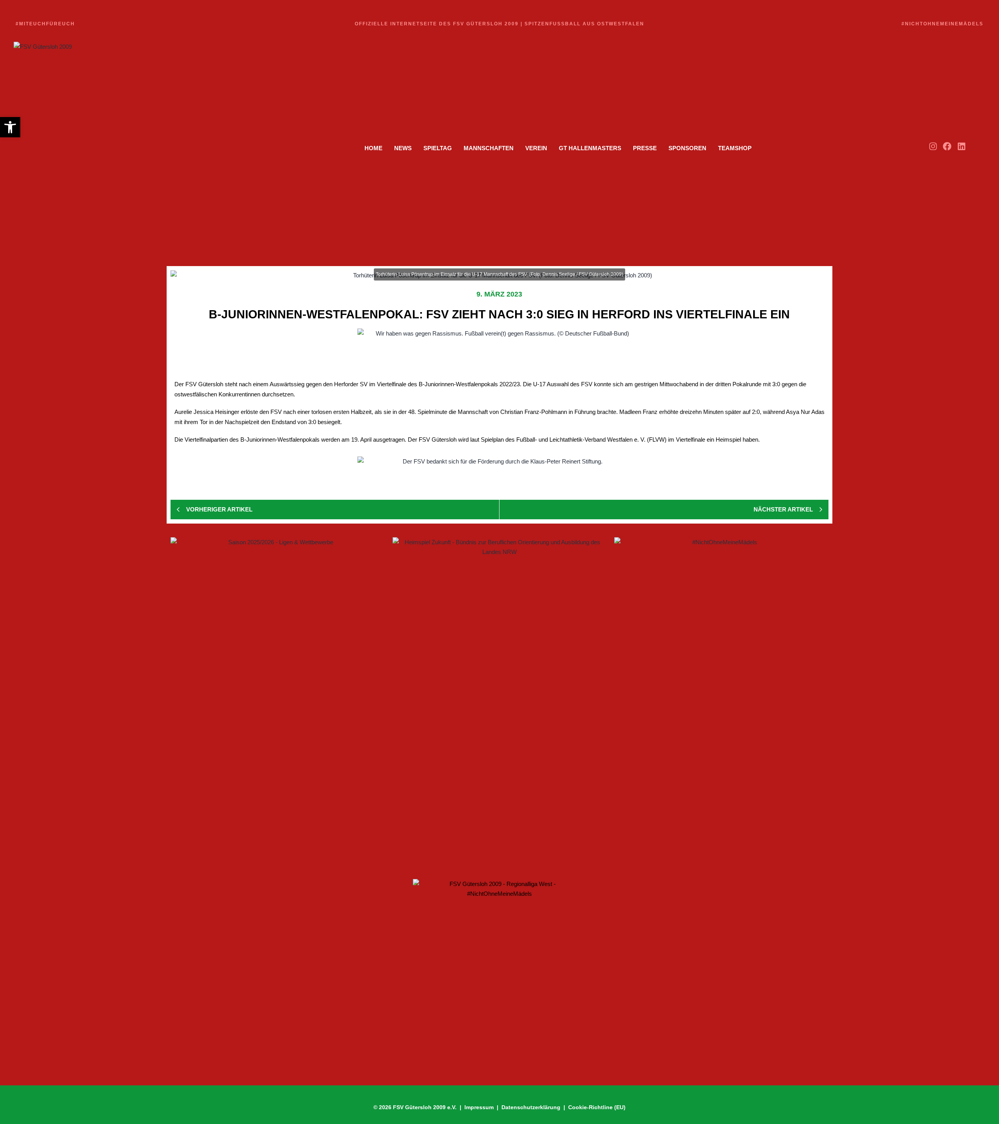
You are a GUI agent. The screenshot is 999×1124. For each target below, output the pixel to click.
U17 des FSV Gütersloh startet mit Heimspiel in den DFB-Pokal (274, 847)
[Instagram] (933, 146)
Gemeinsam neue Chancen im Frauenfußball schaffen (263, 782)
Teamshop (735, 148)
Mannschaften (489, 148)
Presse (645, 148)
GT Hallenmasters (590, 148)
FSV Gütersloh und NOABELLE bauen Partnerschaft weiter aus (277, 819)
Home (373, 148)
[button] (10, 127)
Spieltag (437, 148)
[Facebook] (947, 146)
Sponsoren (687, 148)
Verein (536, 148)
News (403, 148)
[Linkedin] (962, 146)
